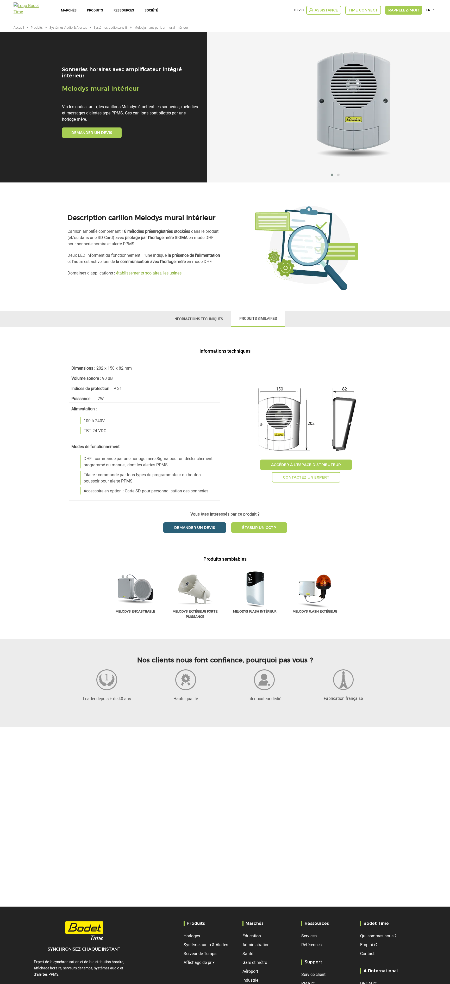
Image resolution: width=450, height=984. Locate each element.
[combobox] (431, 10)
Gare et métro (254, 962)
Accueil (19, 27)
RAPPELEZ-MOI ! (403, 10)
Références (311, 945)
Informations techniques (198, 318)
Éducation (251, 936)
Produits (95, 10)
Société (151, 10)
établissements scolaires (138, 273)
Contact (367, 953)
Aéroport (250, 971)
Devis (299, 10)
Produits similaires (258, 318)
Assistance (326, 10)
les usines (172, 273)
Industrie (250, 980)
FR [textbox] (428, 10)
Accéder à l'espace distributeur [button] (306, 464)
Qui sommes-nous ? (378, 936)
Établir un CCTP (259, 527)
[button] (332, 175)
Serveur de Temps (200, 953)
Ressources (124, 10)
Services (309, 936)
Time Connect (363, 10)
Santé (247, 953)
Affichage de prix (199, 962)
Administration (256, 945)
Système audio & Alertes (206, 945)
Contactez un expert (306, 477)
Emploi (366, 945)
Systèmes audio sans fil (111, 27)
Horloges (192, 936)
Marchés (69, 10)
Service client (313, 974)
